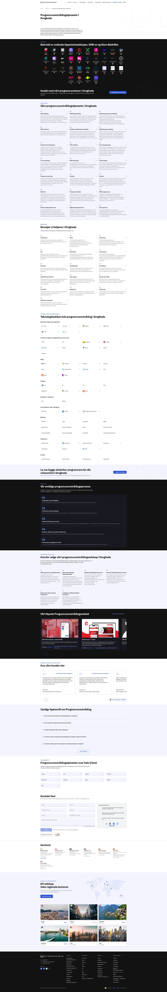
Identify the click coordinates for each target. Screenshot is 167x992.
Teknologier (115, 962)
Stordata (68, 978)
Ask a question (83, 751)
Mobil (83, 966)
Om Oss (115, 958)
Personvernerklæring (117, 976)
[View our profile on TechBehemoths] (117, 824)
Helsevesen (100, 972)
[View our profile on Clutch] (110, 824)
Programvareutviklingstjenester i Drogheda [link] (61, 8)
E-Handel (100, 960)
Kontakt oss (45, 960)
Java (83, 964)
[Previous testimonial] (42, 699)
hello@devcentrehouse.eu (48, 961)
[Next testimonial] (46, 699)
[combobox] (53, 815)
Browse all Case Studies (118, 614)
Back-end (84, 962)
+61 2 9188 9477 (72, 855)
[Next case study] (46, 653)
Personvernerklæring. (73, 829)
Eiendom (99, 966)
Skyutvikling (69, 970)
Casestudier (115, 966)
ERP (83, 974)
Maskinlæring (69, 976)
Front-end (84, 958)
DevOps (68, 974)
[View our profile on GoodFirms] (114, 824)
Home (41, 8)
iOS (83, 968)
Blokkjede (68, 980)
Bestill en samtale (117, 2)
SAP (83, 976)
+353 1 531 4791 (43, 856)
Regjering (100, 970)
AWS (83, 972)
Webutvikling (69, 961)
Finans (99, 958)
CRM (86, 974)
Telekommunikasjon (102, 962)
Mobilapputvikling (70, 966)
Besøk (65, 922)
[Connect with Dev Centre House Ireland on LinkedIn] (41, 969)
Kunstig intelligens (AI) (71, 968)
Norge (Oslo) (116, 982)
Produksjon (100, 968)
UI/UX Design (69, 972)
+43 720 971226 (58, 855)
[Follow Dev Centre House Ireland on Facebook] (44, 969)
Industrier (115, 964)
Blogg (114, 974)
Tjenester (47, 8)
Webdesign (68, 964)
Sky (82, 970)
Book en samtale (46, 896)
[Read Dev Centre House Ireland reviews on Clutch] (49, 969)
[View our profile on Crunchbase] (106, 824)
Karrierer (118, 972)
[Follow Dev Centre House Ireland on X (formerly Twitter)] (46, 969)
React (83, 960)
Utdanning (100, 975)
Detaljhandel (100, 964)
